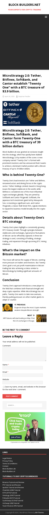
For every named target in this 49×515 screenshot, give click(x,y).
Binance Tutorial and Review (13, 482)
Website (6, 379)
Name (5, 364)
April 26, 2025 (10, 96)
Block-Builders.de (9, 469)
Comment (7, 345)
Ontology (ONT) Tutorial (11, 495)
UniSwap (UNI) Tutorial (11, 503)
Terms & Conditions (10, 463)
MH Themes (39, 512)
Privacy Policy (8, 461)
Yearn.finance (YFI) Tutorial (13, 506)
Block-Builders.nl (9, 471)
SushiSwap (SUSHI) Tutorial (13, 500)
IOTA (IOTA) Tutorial (10, 493)
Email (5, 372)
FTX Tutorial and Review (12, 485)
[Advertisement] (24, 45)
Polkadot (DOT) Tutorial (11, 498)
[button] (45, 17)
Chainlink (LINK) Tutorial (11, 490)
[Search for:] (24, 405)
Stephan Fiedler (24, 96)
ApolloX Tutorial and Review (13, 487)
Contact (5, 466)
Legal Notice (7, 458)
